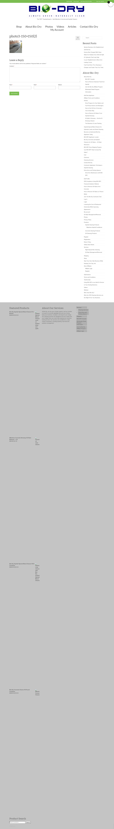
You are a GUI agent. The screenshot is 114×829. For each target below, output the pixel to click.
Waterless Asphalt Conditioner (94, 227)
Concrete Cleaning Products (92, 230)
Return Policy (87, 242)
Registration (87, 239)
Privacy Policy (87, 219)
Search (28, 822)
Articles (86, 100)
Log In (85, 199)
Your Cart (100, 1)
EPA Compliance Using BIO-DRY (92, 181)
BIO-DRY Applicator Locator (91, 137)
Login (85, 201)
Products (86, 222)
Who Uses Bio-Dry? (89, 292)
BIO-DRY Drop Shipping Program (93, 147)
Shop (85, 258)
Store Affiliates (87, 266)
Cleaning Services (88, 160)
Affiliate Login (88, 268)
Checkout (86, 157)
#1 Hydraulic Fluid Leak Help (91, 57)
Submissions (87, 274)
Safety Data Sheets (89, 244)
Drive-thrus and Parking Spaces (92, 170)
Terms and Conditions (89, 277)
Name (11, 84)
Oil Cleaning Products (91, 233)
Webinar (86, 290)
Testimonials (87, 279)
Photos (86, 217)
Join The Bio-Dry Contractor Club (92, 196)
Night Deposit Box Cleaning (92, 249)
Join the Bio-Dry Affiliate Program (94, 87)
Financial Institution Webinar (91, 184)
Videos (86, 287)
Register (86, 237)
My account (87, 212)
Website (60, 84)
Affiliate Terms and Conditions (92, 98)
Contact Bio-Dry (88, 162)
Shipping (86, 255)
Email (35, 84)
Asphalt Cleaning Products (92, 224)
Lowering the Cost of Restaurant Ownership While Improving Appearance (92, 207)
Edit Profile (87, 178)
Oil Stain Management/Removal (92, 214)
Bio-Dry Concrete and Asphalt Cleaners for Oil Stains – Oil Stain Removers (93, 142)
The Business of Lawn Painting (93, 123)
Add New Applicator (89, 95)
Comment (11, 66)
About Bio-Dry (87, 76)
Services (86, 247)
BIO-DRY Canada (90, 79)
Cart (85, 155)
